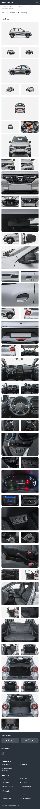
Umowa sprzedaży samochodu (6, 769)
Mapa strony (6, 761)
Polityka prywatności (26, 798)
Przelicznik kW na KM (7, 786)
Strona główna (5, 764)
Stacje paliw (23, 782)
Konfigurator (5, 779)
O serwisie (4, 795)
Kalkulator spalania (25, 786)
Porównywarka (5, 782)
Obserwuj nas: (5, 748)
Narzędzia (5, 775)
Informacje (5, 791)
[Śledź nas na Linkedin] (2, 753)
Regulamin (23, 795)
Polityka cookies (6, 798)
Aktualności (23, 764)
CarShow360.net (25, 779)
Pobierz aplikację (6, 735)
